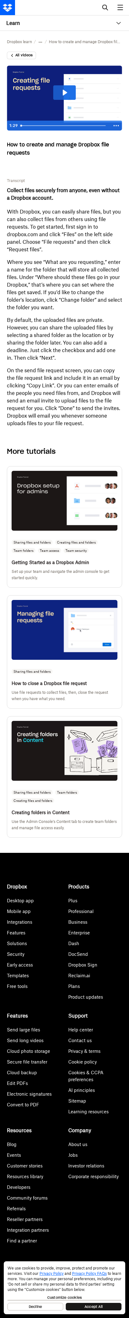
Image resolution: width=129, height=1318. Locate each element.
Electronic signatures (29, 1094)
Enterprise (79, 932)
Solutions (17, 943)
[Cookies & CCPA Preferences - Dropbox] (64, 1287)
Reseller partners (25, 1219)
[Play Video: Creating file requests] (64, 92)
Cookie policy (82, 1061)
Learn (13, 23)
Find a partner (22, 1240)
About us (77, 1144)
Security (15, 954)
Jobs (73, 1155)
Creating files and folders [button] (76, 542)
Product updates (85, 997)
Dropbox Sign (82, 964)
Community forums (27, 1198)
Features (16, 932)
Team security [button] (76, 550)
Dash (73, 943)
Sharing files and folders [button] (32, 542)
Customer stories (25, 1165)
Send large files (23, 1029)
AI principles (81, 1090)
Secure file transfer (27, 1061)
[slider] (64, 126)
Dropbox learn (19, 41)
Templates (18, 975)
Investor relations (86, 1165)
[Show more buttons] (116, 126)
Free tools (17, 986)
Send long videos (25, 1040)
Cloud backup (22, 1072)
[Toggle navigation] (121, 7)
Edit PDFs (17, 1083)
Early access (20, 964)
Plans (74, 986)
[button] (40, 41)
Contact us (80, 1040)
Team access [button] (49, 550)
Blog (12, 1144)
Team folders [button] (23, 550)
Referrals (16, 1208)
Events (14, 1155)
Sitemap (77, 1101)
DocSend (78, 954)
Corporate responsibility (93, 1176)
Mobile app (19, 911)
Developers (18, 1187)
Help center (80, 1029)
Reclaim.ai (79, 975)
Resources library (25, 1176)
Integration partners (28, 1230)
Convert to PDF (23, 1104)
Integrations (19, 922)
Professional (81, 911)
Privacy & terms (84, 1051)
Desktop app (20, 900)
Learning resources (88, 1111)
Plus (72, 900)
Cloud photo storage (28, 1051)
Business (77, 922)
